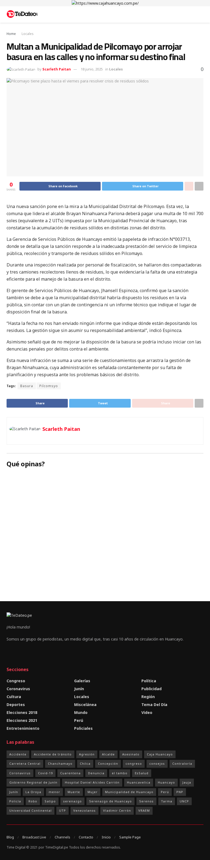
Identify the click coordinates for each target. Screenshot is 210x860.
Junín (79, 688)
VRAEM (144, 810)
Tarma (166, 801)
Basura (26, 386)
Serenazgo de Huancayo (110, 801)
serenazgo (72, 801)
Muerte (74, 792)
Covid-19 (45, 773)
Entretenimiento (23, 728)
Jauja (186, 782)
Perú (78, 720)
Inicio (106, 837)
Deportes (16, 704)
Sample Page (130, 837)
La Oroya (33, 792)
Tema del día (154, 704)
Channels (62, 837)
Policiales (83, 728)
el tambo (119, 773)
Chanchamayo (60, 763)
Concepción (108, 763)
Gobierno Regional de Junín (33, 782)
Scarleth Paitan (56, 69)
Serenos (146, 801)
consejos (157, 763)
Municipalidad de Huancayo (129, 792)
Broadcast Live (34, 837)
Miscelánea (85, 704)
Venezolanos (84, 810)
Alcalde (108, 754)
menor (54, 792)
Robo (32, 801)
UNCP (184, 801)
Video (146, 712)
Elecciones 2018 (22, 712)
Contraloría (182, 763)
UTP (62, 810)
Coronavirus (18, 688)
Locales (28, 33)
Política (148, 680)
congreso (134, 763)
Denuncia (96, 773)
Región (148, 696)
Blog (10, 837)
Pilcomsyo (48, 386)
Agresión (87, 754)
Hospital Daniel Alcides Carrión (92, 782)
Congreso (16, 680)
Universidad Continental (30, 810)
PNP (179, 792)
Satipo (50, 801)
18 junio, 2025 (92, 69)
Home (11, 33)
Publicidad (151, 688)
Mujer (93, 792)
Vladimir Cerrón (117, 810)
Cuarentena (70, 773)
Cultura (14, 696)
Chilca (85, 763)
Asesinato (130, 754)
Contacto (86, 837)
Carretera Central (24, 763)
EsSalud (141, 773)
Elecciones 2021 (22, 720)
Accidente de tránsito (53, 754)
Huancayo (166, 782)
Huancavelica (138, 782)
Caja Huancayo (160, 754)
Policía (15, 801)
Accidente (18, 754)
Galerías (82, 680)
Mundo (81, 712)
